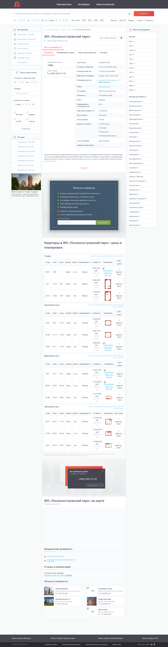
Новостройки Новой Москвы (110, 638)
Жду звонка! (103, 222)
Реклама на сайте (51, 644)
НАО (130, 55)
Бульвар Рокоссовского (108, 80)
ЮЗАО (131, 90)
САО (130, 59)
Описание (48, 52)
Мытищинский (134, 159)
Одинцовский (134, 172)
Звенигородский (135, 128)
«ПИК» (50, 65)
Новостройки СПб (150, 638)
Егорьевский (134, 124)
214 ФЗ (18, 121)
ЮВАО (131, 86)
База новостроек (64, 4)
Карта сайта (117, 644)
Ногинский (133, 168)
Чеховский (133, 221)
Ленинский (133, 150)
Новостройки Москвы (21, 638)
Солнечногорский (136, 207)
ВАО (130, 41)
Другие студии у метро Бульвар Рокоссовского (107, 256)
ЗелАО (131, 50)
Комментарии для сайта (58, 575)
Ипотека (19, 114)
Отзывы (103, 52)
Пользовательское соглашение (96, 644)
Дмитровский (134, 110)
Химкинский (133, 216)
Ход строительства (87, 52)
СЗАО (131, 68)
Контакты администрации (71, 644)
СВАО (131, 63)
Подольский (134, 185)
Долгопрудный (134, 115)
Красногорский (135, 146)
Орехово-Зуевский (136, 177)
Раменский (133, 194)
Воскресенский (135, 106)
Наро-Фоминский (135, 163)
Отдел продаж (109, 38)
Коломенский (134, 141)
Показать (144, 14)
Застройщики (84, 4)
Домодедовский (135, 119)
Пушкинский (134, 190)
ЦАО (130, 77)
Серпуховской (134, 203)
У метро (32, 121)
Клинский (133, 137)
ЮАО (130, 81)
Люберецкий (134, 154)
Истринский (133, 132)
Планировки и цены (66, 52)
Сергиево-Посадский (137, 199)
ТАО (130, 72)
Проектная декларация (55, 556)
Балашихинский (135, 101)
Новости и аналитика (105, 4)
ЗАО (130, 46)
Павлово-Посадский (137, 181)
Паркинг (32, 114)
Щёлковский (134, 225)
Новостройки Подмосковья (63, 638)
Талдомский (134, 212)
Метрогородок (104, 87)
